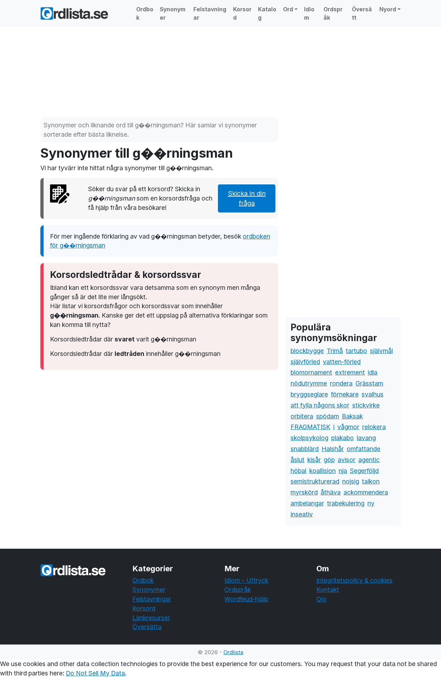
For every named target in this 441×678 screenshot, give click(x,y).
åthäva (331, 492)
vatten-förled (342, 362)
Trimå (335, 351)
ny (370, 503)
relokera (374, 427)
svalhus (373, 394)
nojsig (350, 481)
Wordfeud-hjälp (246, 599)
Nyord (387, 9)
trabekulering (345, 503)
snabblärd (305, 449)
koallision (322, 471)
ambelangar (307, 503)
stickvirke (366, 405)
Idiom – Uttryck (246, 580)
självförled (305, 362)
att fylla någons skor (320, 405)
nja (343, 471)
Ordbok (144, 13)
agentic (369, 460)
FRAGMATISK (310, 427)
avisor (346, 460)
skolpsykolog (309, 438)
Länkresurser (151, 618)
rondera (341, 383)
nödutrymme (309, 383)
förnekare (345, 394)
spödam (327, 416)
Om (321, 599)
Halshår (333, 449)
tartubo (356, 351)
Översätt (362, 13)
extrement (350, 372)
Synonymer (173, 13)
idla (372, 372)
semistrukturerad (315, 481)
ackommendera (366, 492)
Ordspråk (333, 13)
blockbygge (307, 351)
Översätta (146, 627)
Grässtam (369, 383)
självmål (381, 351)
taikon (371, 481)
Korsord (242, 13)
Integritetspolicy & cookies (354, 580)
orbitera (302, 416)
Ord (288, 9)
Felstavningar (209, 13)
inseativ (302, 514)
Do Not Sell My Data (95, 673)
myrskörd (304, 492)
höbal (298, 471)
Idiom (309, 13)
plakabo (342, 438)
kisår (314, 460)
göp (329, 460)
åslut (297, 460)
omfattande (363, 449)
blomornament (311, 372)
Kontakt (327, 590)
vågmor (348, 427)
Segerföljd (364, 471)
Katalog (267, 13)
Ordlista (233, 652)
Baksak (352, 416)
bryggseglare (309, 394)
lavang (366, 438)
